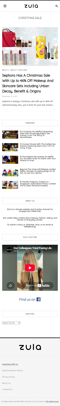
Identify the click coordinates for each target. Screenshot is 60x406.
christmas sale (30, 18)
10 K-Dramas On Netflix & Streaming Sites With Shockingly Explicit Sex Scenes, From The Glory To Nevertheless (36, 134)
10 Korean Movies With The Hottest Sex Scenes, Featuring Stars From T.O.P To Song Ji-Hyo (37, 146)
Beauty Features (19, 70)
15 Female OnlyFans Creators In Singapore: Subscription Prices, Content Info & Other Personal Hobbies (38, 184)
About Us (6, 383)
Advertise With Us (10, 364)
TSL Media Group (52, 401)
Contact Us (7, 389)
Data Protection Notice (12, 370)
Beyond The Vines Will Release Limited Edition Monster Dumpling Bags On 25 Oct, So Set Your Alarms (37, 171)
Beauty (5, 70)
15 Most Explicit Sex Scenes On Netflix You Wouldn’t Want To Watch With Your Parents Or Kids (38, 158)
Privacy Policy (8, 377)
